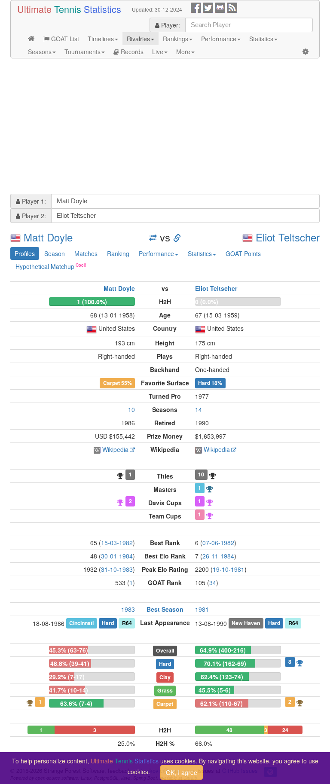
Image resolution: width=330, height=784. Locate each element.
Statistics (261, 38)
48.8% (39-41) (69, 663)
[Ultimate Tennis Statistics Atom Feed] (232, 7)
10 (131, 409)
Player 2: (33, 215)
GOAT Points (243, 253)
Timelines (101, 38)
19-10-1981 (228, 569)
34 (212, 582)
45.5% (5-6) (215, 690)
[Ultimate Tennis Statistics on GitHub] (220, 7)
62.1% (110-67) (221, 703)
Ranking (118, 253)
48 (229, 730)
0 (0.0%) (206, 301)
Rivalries (138, 38)
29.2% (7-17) (67, 676)
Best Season (165, 609)
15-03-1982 (117, 542)
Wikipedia (115, 449)
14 (198, 409)
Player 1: (33, 201)
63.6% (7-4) (76, 703)
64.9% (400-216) (223, 650)
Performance (218, 38)
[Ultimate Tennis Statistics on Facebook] (196, 7)
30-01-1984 (117, 556)
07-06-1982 (218, 542)
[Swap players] (153, 236)
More (183, 51)
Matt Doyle (48, 236)
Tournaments (82, 51)
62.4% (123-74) (222, 676)
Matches (86, 253)
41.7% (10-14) (68, 690)
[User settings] (305, 51)
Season (54, 253)
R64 (127, 623)
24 (285, 730)
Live (157, 51)
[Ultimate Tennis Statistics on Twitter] (208, 7)
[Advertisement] (165, 127)
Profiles (25, 253)
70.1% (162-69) (225, 663)
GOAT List (64, 38)
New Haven (246, 623)
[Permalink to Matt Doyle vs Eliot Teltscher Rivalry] (177, 236)
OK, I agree (181, 772)
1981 (202, 609)
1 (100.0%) (92, 301)
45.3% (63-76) (68, 650)
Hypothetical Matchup (44, 266)
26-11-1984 (218, 556)
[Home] (31, 38)
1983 (128, 609)
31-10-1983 (117, 569)
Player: (169, 25)
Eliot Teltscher (288, 236)
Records (131, 51)
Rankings (175, 38)
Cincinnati (81, 623)
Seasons (40, 51)
